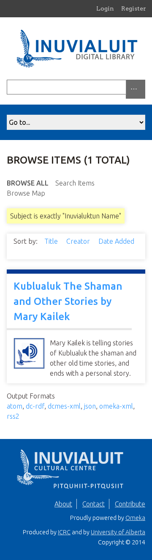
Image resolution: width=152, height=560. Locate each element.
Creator (79, 241)
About (63, 504)
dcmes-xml (64, 406)
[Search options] (135, 89)
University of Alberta (118, 532)
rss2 (13, 416)
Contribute (130, 504)
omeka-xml (116, 406)
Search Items (75, 183)
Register (133, 8)
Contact (93, 504)
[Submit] (143, 87)
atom (14, 406)
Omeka (135, 517)
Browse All (28, 183)
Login (105, 8)
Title (52, 241)
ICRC (64, 532)
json (90, 406)
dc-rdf (35, 406)
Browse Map (26, 193)
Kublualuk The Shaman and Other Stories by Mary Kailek (68, 301)
